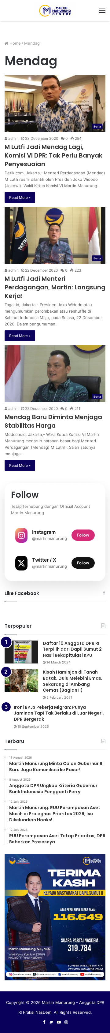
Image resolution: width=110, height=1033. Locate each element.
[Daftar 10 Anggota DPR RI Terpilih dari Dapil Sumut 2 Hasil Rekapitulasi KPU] (21, 652)
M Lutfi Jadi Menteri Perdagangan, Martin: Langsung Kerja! (55, 287)
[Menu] (102, 10)
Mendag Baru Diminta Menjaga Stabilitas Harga (53, 421)
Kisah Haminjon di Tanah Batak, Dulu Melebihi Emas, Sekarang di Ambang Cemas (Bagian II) (72, 681)
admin (13, 138)
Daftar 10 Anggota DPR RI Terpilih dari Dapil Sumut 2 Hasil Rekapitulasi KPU (72, 649)
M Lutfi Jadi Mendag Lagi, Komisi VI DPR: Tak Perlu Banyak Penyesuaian (53, 155)
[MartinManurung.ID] (55, 10)
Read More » (20, 197)
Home (14, 43)
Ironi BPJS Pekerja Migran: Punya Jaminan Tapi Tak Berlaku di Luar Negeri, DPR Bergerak (59, 713)
